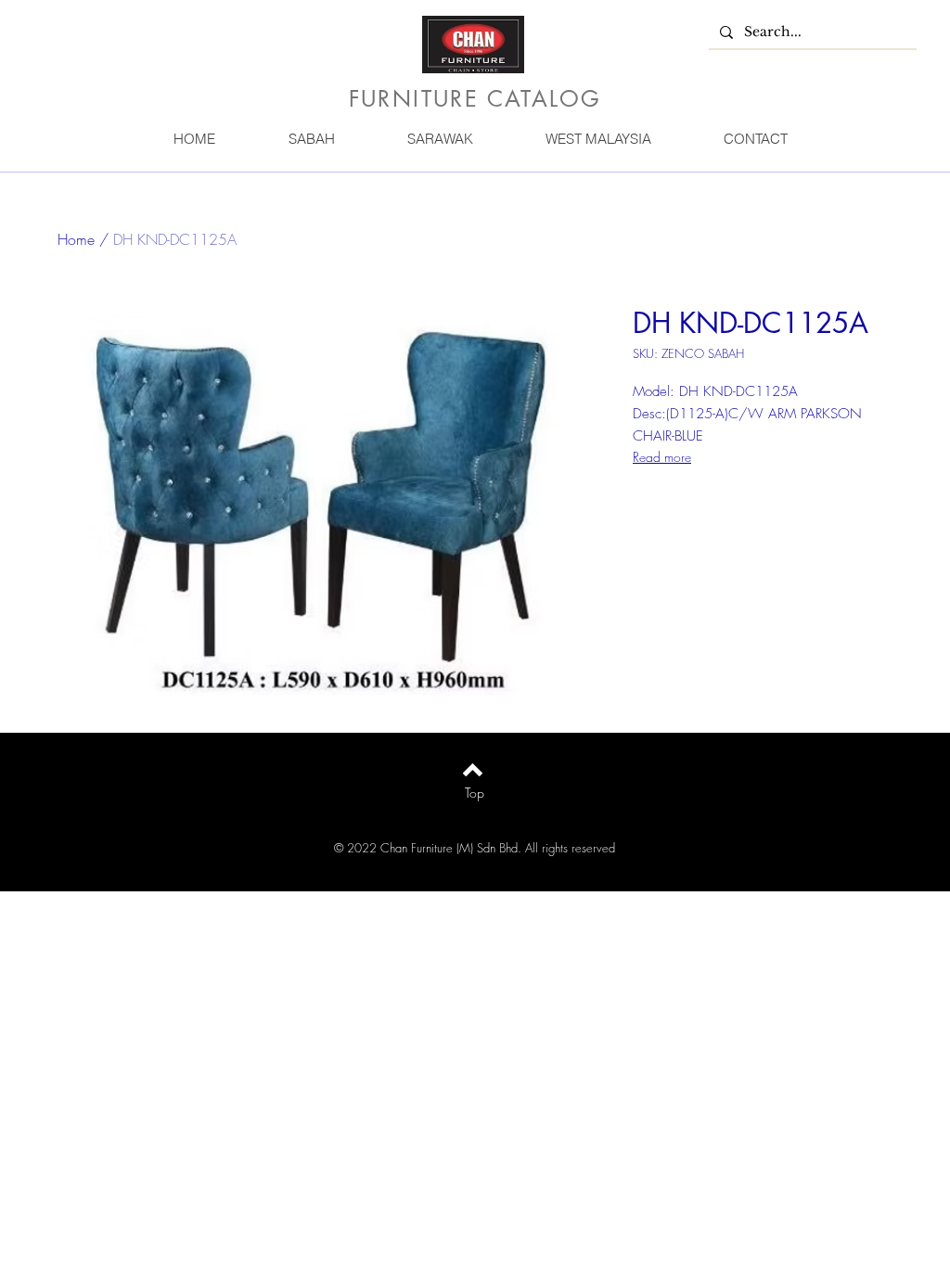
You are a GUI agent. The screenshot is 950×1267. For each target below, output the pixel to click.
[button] (310, 138)
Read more (662, 457)
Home (76, 239)
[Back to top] (472, 770)
